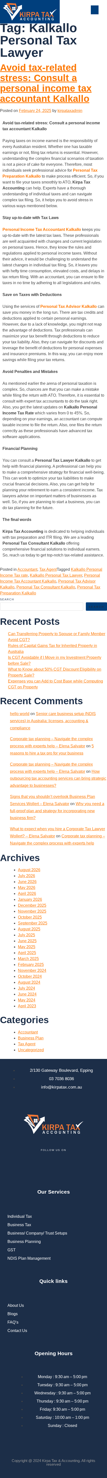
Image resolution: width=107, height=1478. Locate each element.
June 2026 (27, 882)
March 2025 (28, 959)
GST (11, 1250)
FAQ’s (12, 1322)
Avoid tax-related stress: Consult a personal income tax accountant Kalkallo (46, 83)
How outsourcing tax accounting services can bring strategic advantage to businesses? (58, 778)
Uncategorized (31, 1050)
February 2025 (31, 964)
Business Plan (31, 1038)
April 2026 (27, 893)
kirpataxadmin (69, 111)
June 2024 (27, 994)
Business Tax (19, 1225)
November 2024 (32, 970)
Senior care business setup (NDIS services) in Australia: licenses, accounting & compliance (53, 721)
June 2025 (27, 941)
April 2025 (27, 953)
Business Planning (24, 1241)
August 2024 (29, 982)
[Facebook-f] (13, 1165)
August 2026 (29, 870)
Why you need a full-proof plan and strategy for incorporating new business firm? (57, 811)
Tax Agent (48, 569)
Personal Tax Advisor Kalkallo (68, 306)
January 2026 (30, 899)
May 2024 (26, 1000)
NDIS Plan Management (29, 1258)
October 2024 (30, 976)
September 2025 (32, 923)
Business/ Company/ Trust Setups (37, 1233)
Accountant (27, 569)
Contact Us (17, 1331)
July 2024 (26, 988)
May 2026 (26, 888)
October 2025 (30, 917)
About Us (15, 1305)
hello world (19, 714)
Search (7, 599)
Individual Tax (19, 1216)
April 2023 (27, 1006)
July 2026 (26, 876)
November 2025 (32, 911)
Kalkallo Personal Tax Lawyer (56, 575)
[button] (95, 9)
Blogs (12, 1314)
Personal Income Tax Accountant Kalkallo (41, 229)
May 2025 (26, 947)
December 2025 (32, 905)
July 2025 (26, 935)
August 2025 (29, 929)
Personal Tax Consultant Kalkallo (45, 587)
